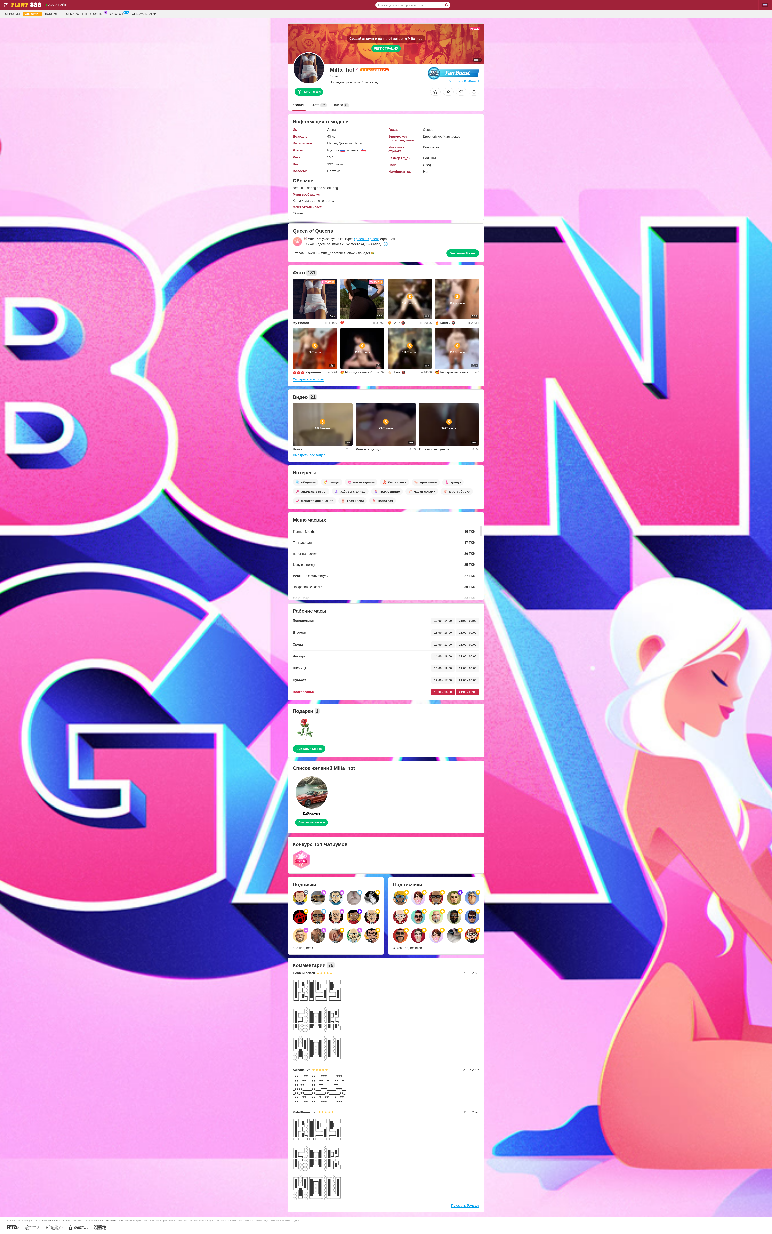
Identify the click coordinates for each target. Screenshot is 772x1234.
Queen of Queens (366, 239)
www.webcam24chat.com (56, 1220)
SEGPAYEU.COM (114, 1220)
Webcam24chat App (144, 14)
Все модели (12, 14)
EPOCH (99, 1220)
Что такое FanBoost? (464, 81)
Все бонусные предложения (84, 14)
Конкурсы (116, 14)
